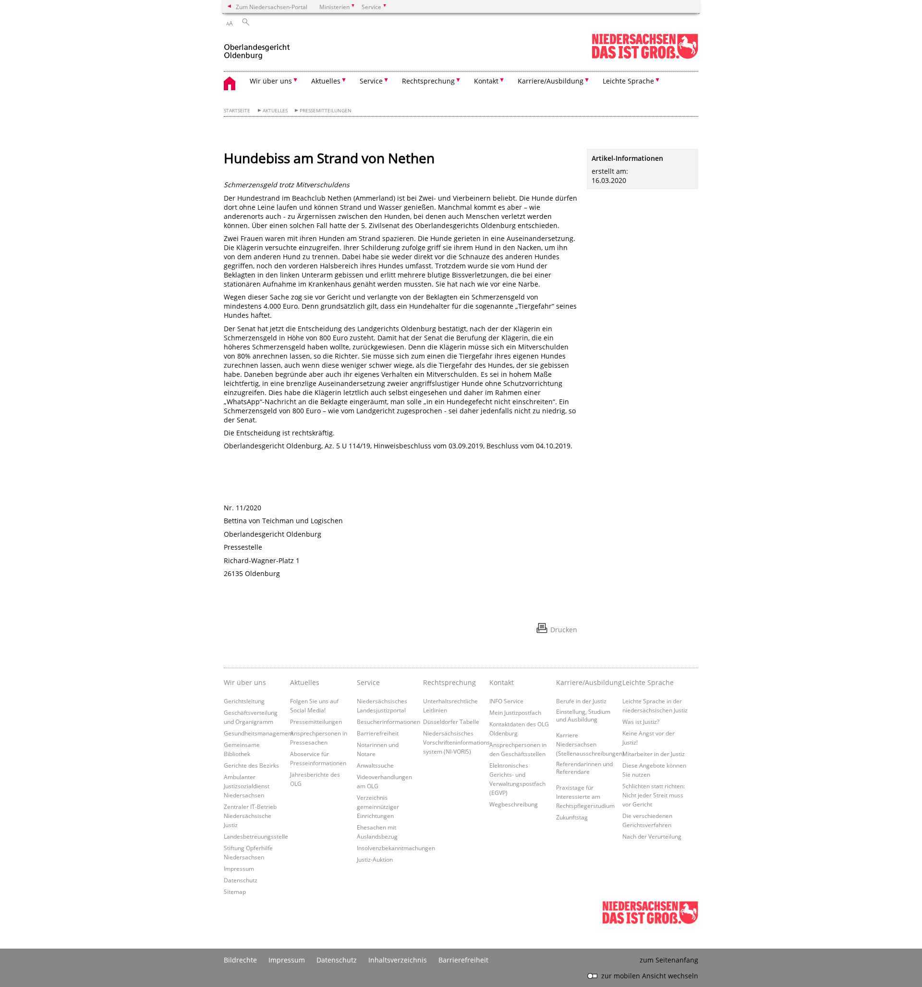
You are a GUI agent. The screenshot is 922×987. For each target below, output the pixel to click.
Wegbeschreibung (513, 804)
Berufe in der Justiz (581, 701)
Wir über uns (245, 682)
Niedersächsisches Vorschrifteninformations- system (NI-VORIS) (457, 742)
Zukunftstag (572, 817)
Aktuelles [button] (325, 80)
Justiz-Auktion (375, 859)
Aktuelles (275, 111)
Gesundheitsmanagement (258, 733)
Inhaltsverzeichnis (397, 959)
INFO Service (506, 701)
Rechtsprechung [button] (428, 80)
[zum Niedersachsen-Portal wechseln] (645, 56)
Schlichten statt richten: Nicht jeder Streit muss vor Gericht (653, 795)
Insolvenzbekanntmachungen (396, 848)
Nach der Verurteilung (651, 836)
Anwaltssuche (375, 765)
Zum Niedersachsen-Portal (271, 7)
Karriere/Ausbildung (587, 682)
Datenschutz (240, 880)
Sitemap (235, 891)
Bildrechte (240, 959)
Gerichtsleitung (244, 701)
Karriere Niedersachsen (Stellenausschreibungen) (590, 744)
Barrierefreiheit (378, 733)
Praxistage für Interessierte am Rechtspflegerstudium (585, 796)
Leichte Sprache (648, 682)
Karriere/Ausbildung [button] (550, 80)
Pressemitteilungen (326, 111)
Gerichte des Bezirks (251, 765)
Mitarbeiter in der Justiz (653, 754)
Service (368, 682)
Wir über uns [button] (271, 80)
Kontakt (501, 682)
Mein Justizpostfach (515, 712)
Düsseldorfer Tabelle (451, 721)
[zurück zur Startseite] (257, 47)
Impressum (239, 868)
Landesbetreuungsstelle (256, 836)
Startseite (237, 111)
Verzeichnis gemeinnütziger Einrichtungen (378, 806)
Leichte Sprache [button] (628, 80)
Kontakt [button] (486, 80)
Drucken (563, 629)
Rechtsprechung (449, 682)
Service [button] (371, 80)
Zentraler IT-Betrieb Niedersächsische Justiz (250, 816)
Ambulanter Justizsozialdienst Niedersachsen (246, 786)
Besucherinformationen (388, 721)
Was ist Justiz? (640, 721)
